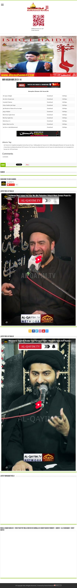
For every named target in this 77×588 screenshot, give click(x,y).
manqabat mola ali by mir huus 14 (25, 145)
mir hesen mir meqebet (10, 145)
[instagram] (46, 331)
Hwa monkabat (11, 147)
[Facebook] (33, 331)
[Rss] (30, 331)
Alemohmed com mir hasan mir (46, 147)
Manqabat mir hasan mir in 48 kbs (44, 145)
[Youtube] (43, 331)
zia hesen (15, 149)
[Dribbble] (40, 331)
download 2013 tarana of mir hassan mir (27, 147)
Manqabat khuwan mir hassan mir (62, 145)
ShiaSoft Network (49, 585)
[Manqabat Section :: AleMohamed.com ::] (38, 6)
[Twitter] (36, 331)
